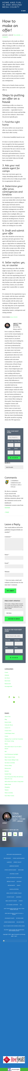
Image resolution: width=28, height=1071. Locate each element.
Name (7, 554)
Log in (15, 936)
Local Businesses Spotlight (11, 754)
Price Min (10, 441)
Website (7, 571)
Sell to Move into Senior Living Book (14, 781)
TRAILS (7, 790)
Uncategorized (8, 686)
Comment (8, 537)
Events (6, 672)
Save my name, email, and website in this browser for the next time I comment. (14, 583)
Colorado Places (9, 725)
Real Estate (14, 317)
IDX (6, 751)
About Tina (7, 716)
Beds (9, 448)
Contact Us (7, 727)
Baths (16, 448)
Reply (7, 512)
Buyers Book (8, 722)
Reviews (7, 771)
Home (6, 744)
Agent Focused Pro (15, 934)
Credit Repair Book (9, 733)
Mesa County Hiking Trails (11, 760)
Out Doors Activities (10, 762)
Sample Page (8, 774)
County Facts (8, 730)
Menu (24, 10)
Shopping (7, 787)
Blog (6, 719)
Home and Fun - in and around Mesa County (12, 4)
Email (7, 563)
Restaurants (8, 683)
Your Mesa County (9, 795)
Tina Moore (17, 815)
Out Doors (7, 678)
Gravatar (7, 507)
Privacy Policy (8, 765)
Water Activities (9, 792)
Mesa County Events (10, 757)
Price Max (17, 441)
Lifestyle (7, 675)
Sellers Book (8, 784)
